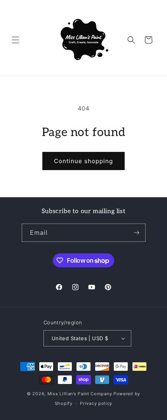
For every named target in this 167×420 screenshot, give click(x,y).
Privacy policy (96, 403)
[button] (15, 39)
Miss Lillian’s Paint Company (79, 393)
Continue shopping (83, 161)
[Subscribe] (136, 233)
